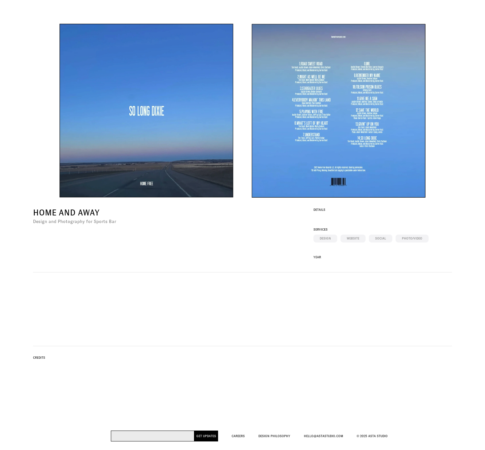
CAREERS (238, 436)
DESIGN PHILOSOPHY (274, 436)
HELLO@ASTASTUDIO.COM (323, 436)
